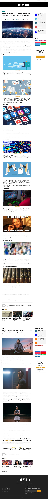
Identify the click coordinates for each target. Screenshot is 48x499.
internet (11, 294)
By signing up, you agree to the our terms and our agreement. (40, 59)
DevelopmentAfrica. (18, 96)
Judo (18, 442)
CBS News (18, 283)
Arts (6, 7)
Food (18, 7)
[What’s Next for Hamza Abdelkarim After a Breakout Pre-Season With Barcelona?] (7, 462)
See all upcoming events (39, 34)
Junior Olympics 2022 (22, 442)
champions (11, 442)
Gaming (9, 294)
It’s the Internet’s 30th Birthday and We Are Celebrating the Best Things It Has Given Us (25, 449)
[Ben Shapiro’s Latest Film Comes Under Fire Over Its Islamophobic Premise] (17, 314)
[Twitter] (1, 45)
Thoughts (40, 7)
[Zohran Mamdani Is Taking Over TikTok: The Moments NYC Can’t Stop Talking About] (28, 314)
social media (24, 294)
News (3, 7)
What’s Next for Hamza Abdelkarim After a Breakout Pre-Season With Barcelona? (6, 467)
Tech (36, 7)
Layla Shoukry (28, 442)
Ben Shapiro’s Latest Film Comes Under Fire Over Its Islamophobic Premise (17, 318)
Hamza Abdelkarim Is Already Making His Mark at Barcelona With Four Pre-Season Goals (27, 467)
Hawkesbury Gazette (17, 206)
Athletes (3, 442)
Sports (33, 7)
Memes (18, 294)
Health (29, 7)
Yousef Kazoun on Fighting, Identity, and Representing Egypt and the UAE (17, 467)
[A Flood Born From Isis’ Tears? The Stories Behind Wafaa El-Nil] (7, 314)
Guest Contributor (6, 17)
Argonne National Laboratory (17, 153)
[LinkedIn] (1, 47)
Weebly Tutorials (18, 70)
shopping (21, 294)
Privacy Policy (41, 59)
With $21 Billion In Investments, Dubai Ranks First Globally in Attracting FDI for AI (25, 299)
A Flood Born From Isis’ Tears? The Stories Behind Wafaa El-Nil (6, 318)
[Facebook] (1, 43)
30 (2, 294)
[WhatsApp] (1, 51)
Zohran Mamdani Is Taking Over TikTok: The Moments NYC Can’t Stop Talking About (27, 318)
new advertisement (8, 440)
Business (14, 7)
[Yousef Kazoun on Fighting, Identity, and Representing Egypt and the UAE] (17, 462)
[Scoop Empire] (24, 4)
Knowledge (14, 294)
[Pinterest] (1, 49)
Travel (21, 7)
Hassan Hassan (15, 442)
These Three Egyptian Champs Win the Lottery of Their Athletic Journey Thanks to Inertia (10, 300)
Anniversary (5, 294)
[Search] (44, 8)
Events (10, 7)
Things (28, 294)
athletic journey (7, 442)
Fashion (25, 7)
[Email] (1, 53)
